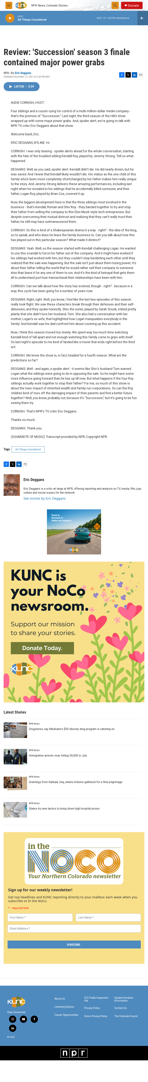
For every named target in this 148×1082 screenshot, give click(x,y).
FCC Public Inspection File (96, 999)
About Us (60, 998)
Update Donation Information (123, 999)
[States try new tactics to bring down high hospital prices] (15, 809)
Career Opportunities (66, 1015)
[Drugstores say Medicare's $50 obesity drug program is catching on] (15, 730)
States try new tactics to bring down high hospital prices (64, 808)
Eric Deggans (23, 73)
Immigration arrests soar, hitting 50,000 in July (58, 755)
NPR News (34, 723)
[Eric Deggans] (12, 485)
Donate (133, 5)
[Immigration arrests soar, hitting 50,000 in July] (15, 756)
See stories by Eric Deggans (44, 498)
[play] (10, 18)
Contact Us (120, 1008)
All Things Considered (28, 449)
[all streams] (142, 18)
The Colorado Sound (126, 1016)
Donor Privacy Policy (95, 1016)
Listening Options (64, 1007)
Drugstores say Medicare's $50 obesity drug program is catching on (71, 729)
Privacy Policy (92, 1008)
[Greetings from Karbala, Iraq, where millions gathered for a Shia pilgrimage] (15, 783)
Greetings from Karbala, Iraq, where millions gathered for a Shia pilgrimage (75, 782)
